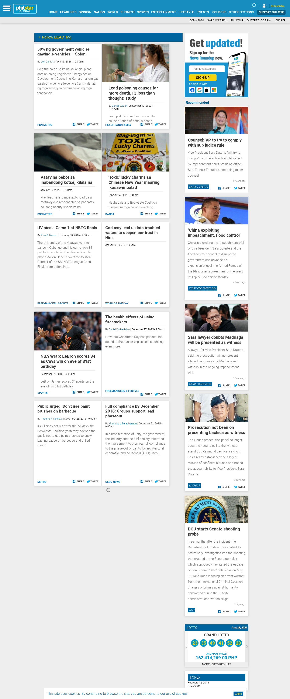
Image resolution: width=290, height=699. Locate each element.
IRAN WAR (237, 20)
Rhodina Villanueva (51, 418)
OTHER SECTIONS (241, 12)
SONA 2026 (197, 20)
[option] (216, 646)
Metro (41, 481)
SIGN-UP (203, 78)
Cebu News (112, 481)
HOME (53, 12)
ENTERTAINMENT (163, 12)
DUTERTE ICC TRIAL (259, 20)
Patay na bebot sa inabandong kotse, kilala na (66, 180)
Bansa (109, 214)
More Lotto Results (216, 664)
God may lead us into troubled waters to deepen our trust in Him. (132, 232)
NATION (99, 12)
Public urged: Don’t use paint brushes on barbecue (63, 409)
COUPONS (219, 12)
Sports (42, 392)
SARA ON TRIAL (217, 20)
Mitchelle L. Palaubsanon (123, 423)
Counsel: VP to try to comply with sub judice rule (215, 143)
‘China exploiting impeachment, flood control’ (214, 233)
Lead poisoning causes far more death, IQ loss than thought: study (133, 93)
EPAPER (281, 20)
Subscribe (278, 6)
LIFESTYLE (186, 12)
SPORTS (143, 12)
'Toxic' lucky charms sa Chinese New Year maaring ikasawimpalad (133, 182)
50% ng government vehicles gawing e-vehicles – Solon (63, 52)
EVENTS (203, 12)
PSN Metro (44, 124)
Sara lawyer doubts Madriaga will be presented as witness (215, 340)
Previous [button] (186, 646)
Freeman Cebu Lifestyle (122, 391)
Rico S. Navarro (49, 235)
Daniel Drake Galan (119, 329)
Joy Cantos (47, 61)
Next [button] (246, 646)
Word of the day (116, 303)
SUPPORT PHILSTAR (271, 12)
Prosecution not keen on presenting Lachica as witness (216, 430)
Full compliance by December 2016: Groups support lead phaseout (132, 411)
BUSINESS (128, 12)
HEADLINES (68, 12)
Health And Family (118, 124)
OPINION (85, 12)
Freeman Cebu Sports (52, 303)
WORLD (112, 12)
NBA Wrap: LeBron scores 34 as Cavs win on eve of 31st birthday (68, 361)
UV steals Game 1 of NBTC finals (67, 227)
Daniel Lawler (119, 105)
